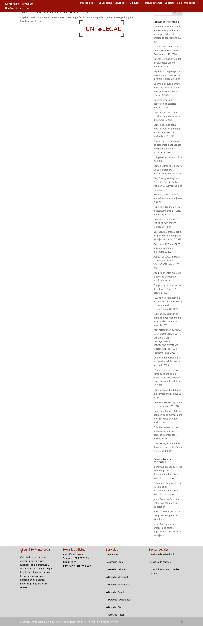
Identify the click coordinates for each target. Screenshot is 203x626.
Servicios (119, 3)
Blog (179, 3)
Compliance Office (163, 157)
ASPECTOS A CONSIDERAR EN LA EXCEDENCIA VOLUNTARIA (167, 260)
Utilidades (189, 3)
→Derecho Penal (115, 592)
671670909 (13, 3)
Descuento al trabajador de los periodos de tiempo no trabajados (168, 235)
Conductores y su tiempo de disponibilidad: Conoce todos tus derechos (167, 144)
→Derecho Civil (114, 607)
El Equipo (135, 3)
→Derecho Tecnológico (118, 599)
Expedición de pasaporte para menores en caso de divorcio (167, 75)
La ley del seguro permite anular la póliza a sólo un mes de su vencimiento (167, 87)
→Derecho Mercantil (117, 576)
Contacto (170, 3)
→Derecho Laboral (116, 569)
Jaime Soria (159, 499)
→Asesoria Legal (114, 561)
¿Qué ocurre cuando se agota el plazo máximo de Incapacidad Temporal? (167, 317)
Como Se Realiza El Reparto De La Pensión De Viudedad (168, 169)
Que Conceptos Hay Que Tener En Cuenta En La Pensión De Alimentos (166, 182)
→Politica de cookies (160, 561)
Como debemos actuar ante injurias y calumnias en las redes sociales (167, 128)
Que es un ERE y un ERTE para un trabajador (167, 503)
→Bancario (112, 554)
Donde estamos (153, 3)
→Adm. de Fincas (115, 614)
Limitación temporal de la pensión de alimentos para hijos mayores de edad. (168, 415)
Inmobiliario (86, 3)
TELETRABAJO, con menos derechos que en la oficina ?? (168, 447)
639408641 (27, 3)
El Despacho (105, 3)
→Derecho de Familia (117, 584)
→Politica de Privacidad (161, 554)
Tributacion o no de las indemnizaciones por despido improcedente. (166, 431)
